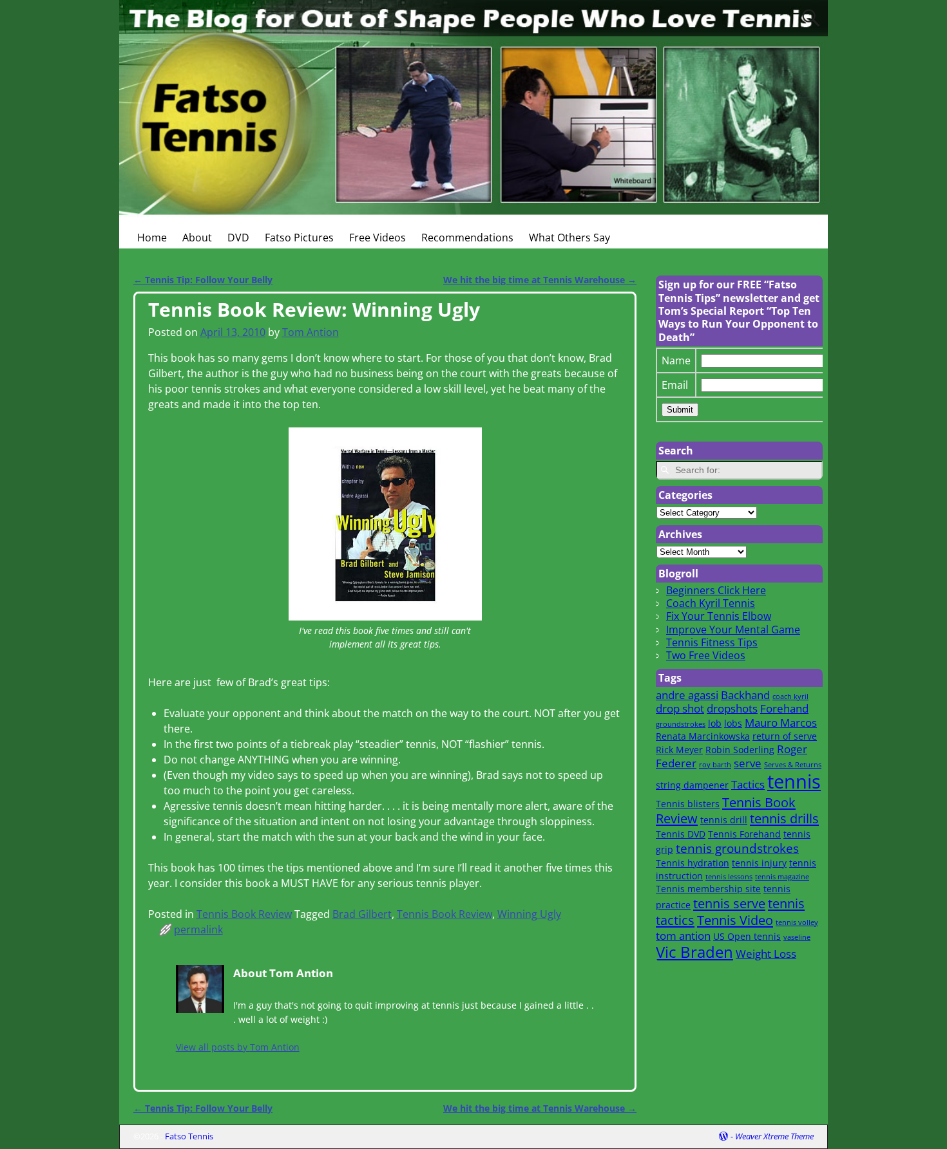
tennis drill (723, 820)
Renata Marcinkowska (703, 736)
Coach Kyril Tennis (710, 603)
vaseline (796, 937)
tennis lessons (728, 876)
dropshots (732, 708)
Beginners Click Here (716, 590)
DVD (238, 237)
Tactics (748, 784)
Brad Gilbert (362, 914)
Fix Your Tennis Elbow (718, 616)
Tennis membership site (708, 889)
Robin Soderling (739, 749)
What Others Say (569, 237)
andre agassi (687, 694)
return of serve (784, 736)
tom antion (683, 935)
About (197, 237)
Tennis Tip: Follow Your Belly (203, 280)
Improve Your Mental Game (733, 629)
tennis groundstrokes (737, 848)
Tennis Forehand (744, 834)
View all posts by (238, 1047)
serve (747, 763)
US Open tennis (747, 936)
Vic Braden (694, 952)
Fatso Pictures (299, 237)
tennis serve (729, 903)
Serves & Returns (792, 764)
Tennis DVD (680, 834)
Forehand (784, 708)
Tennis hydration (692, 863)
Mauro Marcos (781, 722)
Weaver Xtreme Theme (774, 1136)
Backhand (745, 694)
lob (715, 723)
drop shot (680, 708)
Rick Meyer (679, 749)
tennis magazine (782, 876)
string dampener (692, 785)
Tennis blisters (688, 804)
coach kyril (790, 696)
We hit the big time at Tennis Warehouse (539, 280)
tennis (794, 781)
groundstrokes (680, 724)
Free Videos (377, 237)
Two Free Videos (705, 655)
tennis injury (759, 863)
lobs (733, 723)
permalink (198, 929)
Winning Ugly (529, 914)
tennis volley (797, 922)
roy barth (715, 764)
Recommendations (467, 237)
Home (152, 237)
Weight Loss (766, 953)
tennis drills (784, 818)
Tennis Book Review (244, 914)
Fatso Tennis (189, 1136)
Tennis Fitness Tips (712, 642)
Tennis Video (735, 920)
